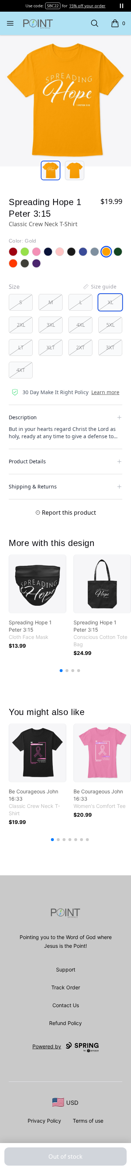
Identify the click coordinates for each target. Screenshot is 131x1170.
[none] (99, 286)
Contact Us (65, 1005)
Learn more (105, 392)
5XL (110, 324)
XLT (51, 347)
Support (65, 969)
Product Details (27, 461)
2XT (80, 347)
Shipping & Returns (33, 486)
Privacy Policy (44, 1121)
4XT (20, 369)
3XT (110, 347)
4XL (80, 324)
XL (110, 302)
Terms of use (88, 1121)
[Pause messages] (121, 5)
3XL (51, 324)
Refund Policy (65, 1023)
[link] (37, 584)
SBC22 (53, 5)
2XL (21, 324)
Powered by (46, 1046)
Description (23, 417)
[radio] (21, 302)
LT (21, 347)
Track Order (65, 987)
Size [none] (14, 287)
